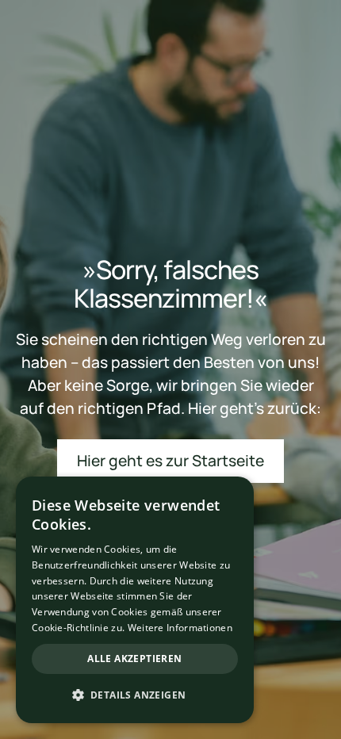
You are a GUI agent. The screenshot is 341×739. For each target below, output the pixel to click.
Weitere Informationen (180, 627)
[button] (135, 695)
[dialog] (135, 600)
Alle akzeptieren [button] (134, 658)
